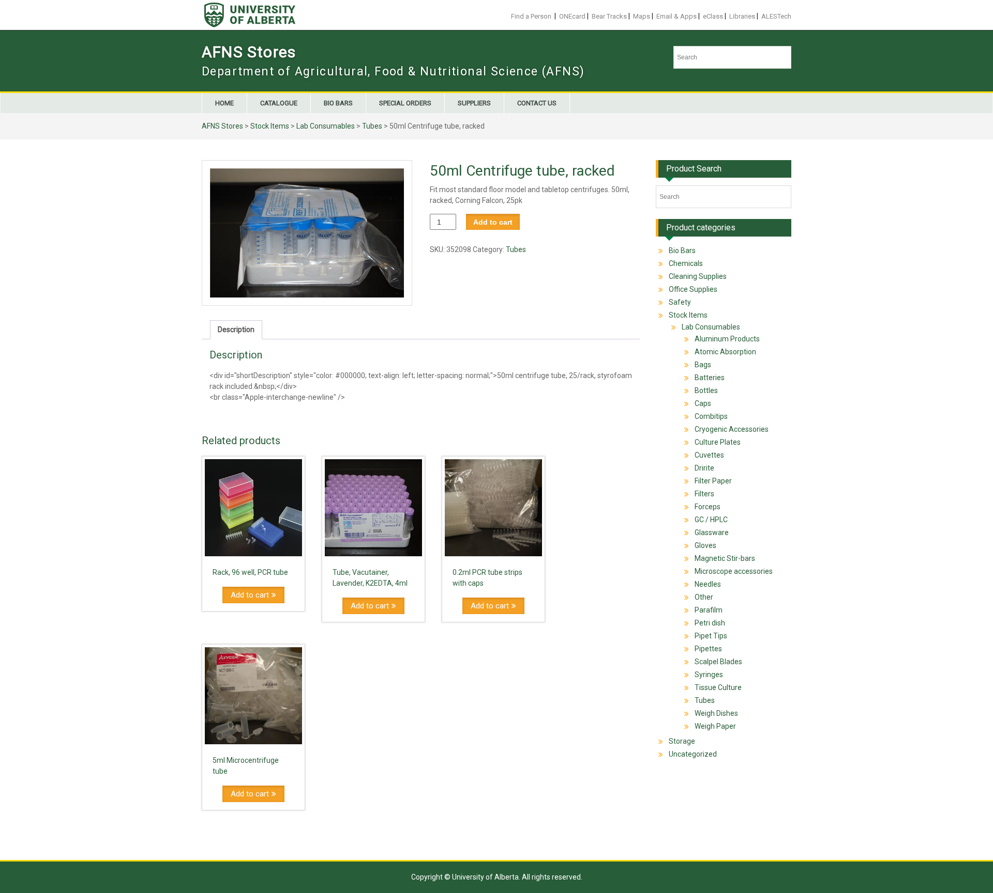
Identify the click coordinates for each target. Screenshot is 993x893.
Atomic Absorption (725, 352)
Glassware (712, 532)
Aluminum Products (727, 339)
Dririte (704, 468)
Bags (703, 365)
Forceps (707, 507)
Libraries (742, 16)
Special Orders (405, 103)
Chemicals (686, 263)
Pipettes (708, 649)
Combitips (711, 416)
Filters (704, 494)
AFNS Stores (249, 52)
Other (704, 597)
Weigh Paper (715, 726)
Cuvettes (709, 455)
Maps (641, 16)
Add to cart (493, 222)
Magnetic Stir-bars (725, 558)
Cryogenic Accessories (732, 429)
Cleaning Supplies (698, 276)
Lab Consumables (325, 126)
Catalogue (278, 103)
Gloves (705, 545)
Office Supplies (693, 289)
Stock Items (269, 126)
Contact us (536, 103)
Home (224, 103)
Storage (682, 741)
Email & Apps (676, 16)
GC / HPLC (711, 519)
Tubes (372, 126)
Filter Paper (713, 481)
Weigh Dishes (716, 713)
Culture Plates (718, 442)
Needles (708, 584)
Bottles (706, 390)
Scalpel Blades (718, 661)
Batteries (710, 377)
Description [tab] (236, 329)
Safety (680, 302)
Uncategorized (693, 754)
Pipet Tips (711, 636)
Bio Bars (338, 103)
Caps (703, 403)
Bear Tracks (609, 16)
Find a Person (531, 16)
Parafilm (709, 610)
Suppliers (474, 103)
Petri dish (710, 623)
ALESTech (776, 16)
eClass (713, 16)
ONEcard (572, 16)
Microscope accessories (734, 571)
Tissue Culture (718, 687)
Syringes (709, 674)
